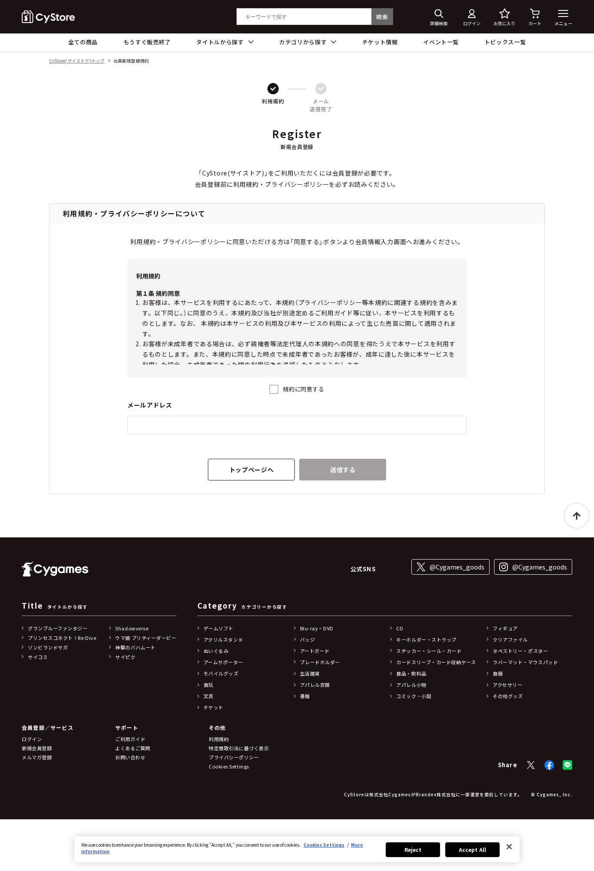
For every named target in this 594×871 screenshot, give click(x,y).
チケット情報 (380, 42)
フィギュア (505, 628)
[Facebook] (549, 765)
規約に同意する (303, 389)
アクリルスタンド (223, 639)
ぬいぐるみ (216, 650)
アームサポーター (223, 662)
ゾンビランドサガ (48, 647)
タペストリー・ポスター (520, 650)
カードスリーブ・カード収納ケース (436, 662)
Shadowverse (131, 628)
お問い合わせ (130, 757)
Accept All (472, 849)
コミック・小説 (413, 695)
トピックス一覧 (505, 42)
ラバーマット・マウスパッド (525, 662)
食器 (498, 673)
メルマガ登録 (37, 757)
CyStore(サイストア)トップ (76, 61)
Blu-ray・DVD (317, 628)
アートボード (315, 650)
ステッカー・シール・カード (428, 650)
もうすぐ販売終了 (147, 42)
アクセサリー (507, 684)
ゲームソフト (219, 628)
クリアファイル (510, 639)
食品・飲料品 (411, 673)
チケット (214, 707)
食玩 (209, 684)
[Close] (509, 846)
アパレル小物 (411, 684)
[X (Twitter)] (531, 765)
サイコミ (38, 656)
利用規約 (219, 738)
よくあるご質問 (132, 748)
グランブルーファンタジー (58, 628)
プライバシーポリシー (234, 757)
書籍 (305, 695)
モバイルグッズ (221, 673)
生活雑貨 (310, 673)
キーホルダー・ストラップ (426, 639)
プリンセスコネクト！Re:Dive (62, 637)
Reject (413, 849)
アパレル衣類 (315, 684)
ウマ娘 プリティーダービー (145, 637)
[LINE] (567, 765)
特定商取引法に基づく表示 (239, 748)
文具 (209, 695)
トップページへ (251, 469)
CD (399, 628)
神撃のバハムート (135, 647)
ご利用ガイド (130, 738)
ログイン (32, 738)
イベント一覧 (441, 42)
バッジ (307, 639)
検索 (382, 17)
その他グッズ (508, 695)
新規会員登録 (37, 748)
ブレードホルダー (320, 662)
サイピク (125, 656)
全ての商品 (83, 42)
